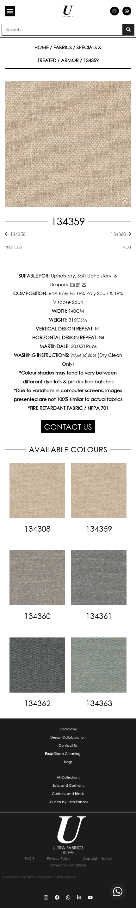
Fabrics (62, 47)
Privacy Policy (58, 858)
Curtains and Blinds (68, 793)
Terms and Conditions (68, 865)
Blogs (68, 761)
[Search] (128, 29)
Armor (70, 60)
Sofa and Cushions (68, 785)
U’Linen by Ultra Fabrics (68, 801)
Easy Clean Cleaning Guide (62, 753)
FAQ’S (29, 858)
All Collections (68, 777)
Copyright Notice (97, 858)
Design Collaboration (68, 737)
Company (68, 729)
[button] (10, 11)
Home (41, 47)
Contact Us (68, 745)
